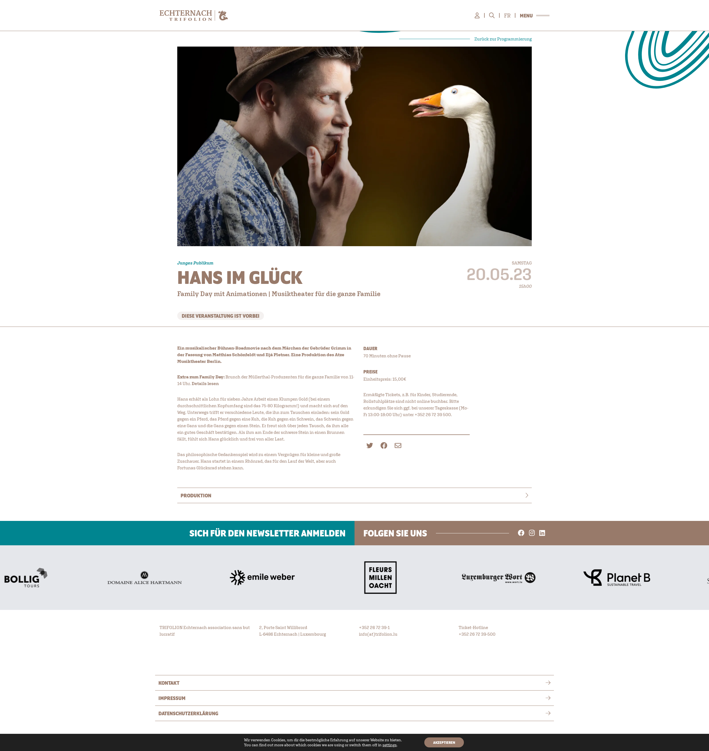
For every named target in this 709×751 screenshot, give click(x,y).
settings (389, 745)
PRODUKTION (196, 495)
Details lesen (205, 383)
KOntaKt (168, 683)
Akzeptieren (444, 742)
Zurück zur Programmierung (503, 38)
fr (507, 15)
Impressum (172, 698)
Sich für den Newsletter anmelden (267, 533)
